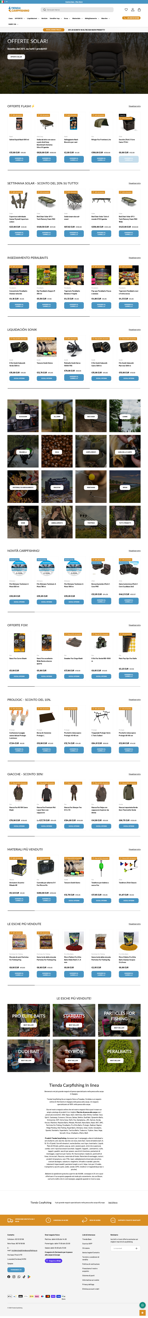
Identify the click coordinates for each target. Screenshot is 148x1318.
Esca (57, 452)
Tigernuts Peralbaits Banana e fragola (72, 292)
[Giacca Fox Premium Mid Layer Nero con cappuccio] (47, 791)
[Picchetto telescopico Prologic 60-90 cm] (129, 717)
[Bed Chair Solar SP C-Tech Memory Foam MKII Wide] (129, 201)
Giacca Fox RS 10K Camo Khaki (18, 808)
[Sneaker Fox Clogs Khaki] (74, 643)
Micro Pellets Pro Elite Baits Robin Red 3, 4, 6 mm (72, 959)
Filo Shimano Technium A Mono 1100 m (73, 585)
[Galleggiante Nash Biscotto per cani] (74, 124)
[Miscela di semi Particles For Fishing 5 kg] (19, 941)
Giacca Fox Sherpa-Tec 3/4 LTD (73, 808)
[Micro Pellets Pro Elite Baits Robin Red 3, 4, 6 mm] (74, 941)
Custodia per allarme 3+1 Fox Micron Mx (46, 884)
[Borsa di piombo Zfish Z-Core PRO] (101, 568)
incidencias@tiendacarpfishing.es (24, 1250)
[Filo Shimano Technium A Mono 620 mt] (19, 568)
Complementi (91, 452)
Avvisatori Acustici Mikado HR (16, 884)
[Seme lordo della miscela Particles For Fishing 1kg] (101, 941)
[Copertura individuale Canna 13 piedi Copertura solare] (19, 201)
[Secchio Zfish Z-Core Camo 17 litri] (129, 124)
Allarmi (57, 416)
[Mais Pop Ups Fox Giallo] (129, 643)
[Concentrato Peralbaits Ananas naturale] (19, 275)
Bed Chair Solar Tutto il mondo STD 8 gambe (100, 217)
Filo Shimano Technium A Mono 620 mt (19, 585)
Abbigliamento (57, 523)
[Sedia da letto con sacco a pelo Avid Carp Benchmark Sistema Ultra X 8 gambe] (47, 124)
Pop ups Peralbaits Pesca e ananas (101, 292)
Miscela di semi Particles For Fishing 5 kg (19, 958)
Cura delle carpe (125, 452)
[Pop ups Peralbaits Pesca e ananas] (101, 275)
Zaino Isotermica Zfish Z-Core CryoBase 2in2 (128, 585)
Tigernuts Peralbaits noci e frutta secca (128, 292)
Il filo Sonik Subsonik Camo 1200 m (99, 364)
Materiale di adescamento (23, 487)
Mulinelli (23, 452)
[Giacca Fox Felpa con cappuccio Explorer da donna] (101, 791)
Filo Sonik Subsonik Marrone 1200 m (126, 364)
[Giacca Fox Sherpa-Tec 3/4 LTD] (74, 791)
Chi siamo (86, 1248)
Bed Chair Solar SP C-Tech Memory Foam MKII (46, 217)
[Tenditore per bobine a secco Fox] (101, 867)
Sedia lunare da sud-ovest (72, 217)
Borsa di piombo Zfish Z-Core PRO (100, 585)
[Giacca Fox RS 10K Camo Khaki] (19, 791)
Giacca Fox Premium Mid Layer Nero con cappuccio (46, 810)
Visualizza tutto (135, 106)
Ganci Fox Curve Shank (18, 658)
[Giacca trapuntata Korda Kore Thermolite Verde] (129, 791)
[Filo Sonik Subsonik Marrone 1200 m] (129, 347)
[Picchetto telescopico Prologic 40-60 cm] (74, 717)
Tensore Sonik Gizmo (45, 363)
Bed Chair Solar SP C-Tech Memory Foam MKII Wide (128, 219)
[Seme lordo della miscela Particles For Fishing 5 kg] (47, 941)
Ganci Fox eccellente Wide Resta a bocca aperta (44, 661)
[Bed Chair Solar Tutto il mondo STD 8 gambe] (101, 201)
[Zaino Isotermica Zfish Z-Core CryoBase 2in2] (129, 568)
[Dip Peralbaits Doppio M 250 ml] (47, 275)
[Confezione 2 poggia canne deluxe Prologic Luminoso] (19, 717)
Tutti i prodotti (125, 523)
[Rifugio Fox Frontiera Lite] (101, 124)
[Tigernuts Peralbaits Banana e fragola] (74, 275)
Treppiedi (91, 523)
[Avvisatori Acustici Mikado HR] (19, 867)
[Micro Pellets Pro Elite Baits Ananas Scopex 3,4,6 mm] (129, 941)
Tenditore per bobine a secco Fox (100, 884)
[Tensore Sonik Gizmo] (47, 347)
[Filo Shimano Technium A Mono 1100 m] (74, 568)
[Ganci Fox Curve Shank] (19, 643)
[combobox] (77, 9)
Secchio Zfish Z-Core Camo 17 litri (127, 140)
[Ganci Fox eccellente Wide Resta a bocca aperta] (47, 643)
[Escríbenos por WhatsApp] (142, 1305)
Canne (125, 416)
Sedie (23, 523)
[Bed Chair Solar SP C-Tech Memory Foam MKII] (47, 201)
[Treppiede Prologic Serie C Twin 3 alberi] (101, 717)
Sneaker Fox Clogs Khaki (73, 658)
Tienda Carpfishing (17, 1308)
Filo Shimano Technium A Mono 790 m (46, 585)
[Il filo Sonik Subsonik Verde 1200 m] (19, 347)
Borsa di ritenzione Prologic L (44, 734)
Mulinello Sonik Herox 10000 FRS (72, 364)
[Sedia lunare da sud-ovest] (74, 201)
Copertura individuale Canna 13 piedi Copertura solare (18, 219)
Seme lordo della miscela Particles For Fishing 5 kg (46, 958)
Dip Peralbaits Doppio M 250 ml (46, 292)
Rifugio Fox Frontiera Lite (101, 139)
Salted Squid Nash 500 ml (19, 139)
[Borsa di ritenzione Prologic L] (47, 717)
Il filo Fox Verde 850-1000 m (101, 659)
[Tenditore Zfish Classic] (129, 867)
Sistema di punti (88, 1275)
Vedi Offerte (112, 1203)
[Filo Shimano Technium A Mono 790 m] (47, 568)
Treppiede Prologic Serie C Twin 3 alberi (100, 734)
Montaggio (91, 487)
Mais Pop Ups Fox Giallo (128, 658)
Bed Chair (91, 416)
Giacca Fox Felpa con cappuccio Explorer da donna (100, 810)
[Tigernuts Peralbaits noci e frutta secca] (129, 275)
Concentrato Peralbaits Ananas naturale (18, 292)
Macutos (57, 487)
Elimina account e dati (90, 1289)
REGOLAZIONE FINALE (53, 30)
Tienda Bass (86, 1239)
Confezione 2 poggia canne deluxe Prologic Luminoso (17, 735)
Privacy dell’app (88, 1284)
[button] (139, 9)
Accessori (23, 416)
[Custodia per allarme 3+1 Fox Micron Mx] (47, 867)
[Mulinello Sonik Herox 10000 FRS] (74, 347)
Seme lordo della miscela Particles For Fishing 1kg (101, 958)
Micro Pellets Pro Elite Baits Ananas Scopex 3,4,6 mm (127, 959)
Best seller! (29, 1025)
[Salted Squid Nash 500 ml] (19, 124)
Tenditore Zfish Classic (128, 883)
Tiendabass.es (16, 1269)
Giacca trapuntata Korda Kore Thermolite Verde (128, 808)
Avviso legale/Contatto (91, 1252)
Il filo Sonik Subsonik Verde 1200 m (17, 364)
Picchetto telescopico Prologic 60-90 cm (127, 734)
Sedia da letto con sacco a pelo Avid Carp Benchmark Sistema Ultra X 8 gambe (46, 143)
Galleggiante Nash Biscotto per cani (71, 140)
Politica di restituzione (91, 1264)
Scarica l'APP (87, 1244)
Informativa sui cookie (90, 1280)
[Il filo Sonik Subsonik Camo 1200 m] (101, 347)
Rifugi (125, 487)
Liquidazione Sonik (17, 59)
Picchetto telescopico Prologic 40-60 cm (72, 734)
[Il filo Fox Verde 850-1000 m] (101, 643)
